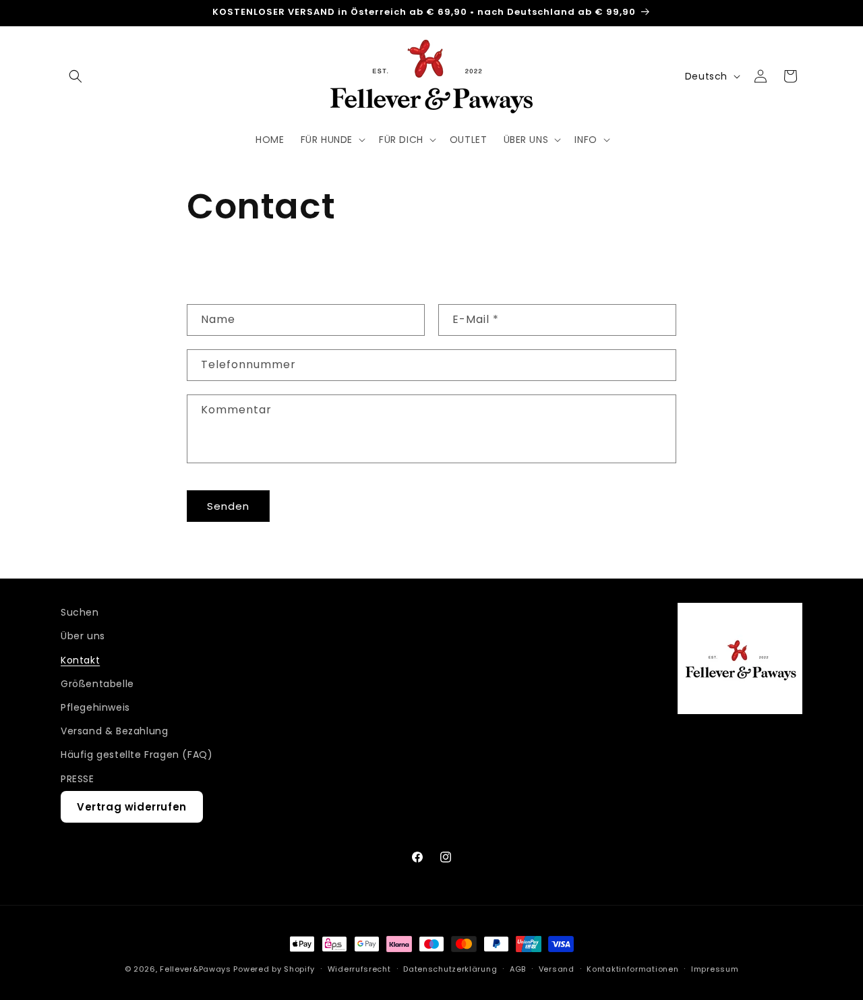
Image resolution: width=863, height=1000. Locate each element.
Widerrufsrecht (359, 969)
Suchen (80, 612)
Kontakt (80, 660)
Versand (556, 969)
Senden (228, 506)
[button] (75, 76)
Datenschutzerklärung (450, 969)
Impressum (714, 969)
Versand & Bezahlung (114, 731)
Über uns (83, 636)
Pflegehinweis (95, 707)
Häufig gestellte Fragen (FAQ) (136, 754)
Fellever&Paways (195, 969)
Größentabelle (97, 683)
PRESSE (77, 779)
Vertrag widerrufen (132, 807)
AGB (518, 969)
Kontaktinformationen (632, 969)
